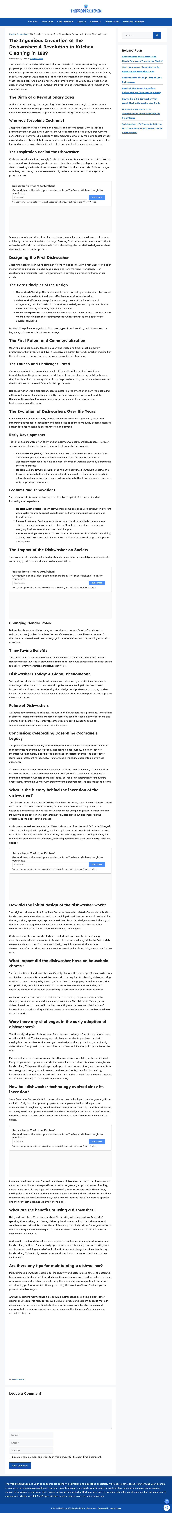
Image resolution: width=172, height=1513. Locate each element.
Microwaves (47, 21)
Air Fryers (32, 21)
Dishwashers (22, 34)
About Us (81, 21)
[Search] (157, 35)
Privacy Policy (112, 21)
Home (12, 34)
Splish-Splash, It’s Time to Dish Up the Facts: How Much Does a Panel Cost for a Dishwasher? (142, 128)
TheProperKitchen (67, 1508)
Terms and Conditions (133, 21)
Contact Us (95, 21)
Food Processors (65, 21)
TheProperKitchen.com (18, 1483)
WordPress (115, 1508)
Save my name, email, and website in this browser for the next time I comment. (57, 1456)
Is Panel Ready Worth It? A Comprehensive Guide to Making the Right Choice (141, 113)
